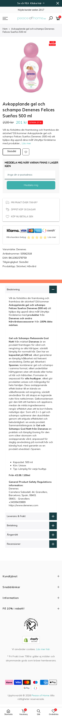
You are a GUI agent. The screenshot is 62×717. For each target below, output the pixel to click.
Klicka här (36, 3)
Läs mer (26, 143)
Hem (5, 28)
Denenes (21, 249)
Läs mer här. (43, 649)
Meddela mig (31, 185)
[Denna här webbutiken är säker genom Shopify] (31, 639)
